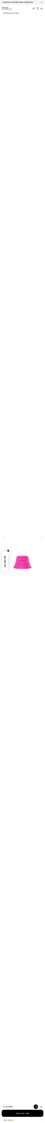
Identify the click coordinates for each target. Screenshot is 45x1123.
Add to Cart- (22, 1113)
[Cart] (37, 8)
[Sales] (33, 8)
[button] (5, 561)
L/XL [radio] (41, 1107)
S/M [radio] (36, 1107)
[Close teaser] (8, 551)
